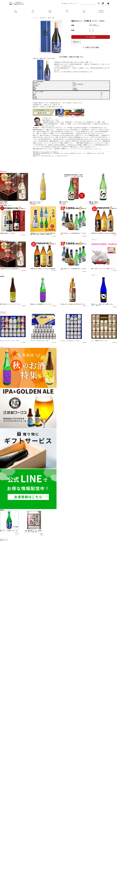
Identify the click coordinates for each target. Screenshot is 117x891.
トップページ (35, 17)
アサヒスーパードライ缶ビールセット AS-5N (39, 340)
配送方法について (4, 540)
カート (108, 4)
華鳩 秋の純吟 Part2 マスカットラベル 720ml (10, 304)
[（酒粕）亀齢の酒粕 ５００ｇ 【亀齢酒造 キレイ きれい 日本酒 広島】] (34, 520)
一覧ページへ (94, 239)
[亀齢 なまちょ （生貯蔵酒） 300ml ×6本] (9, 520)
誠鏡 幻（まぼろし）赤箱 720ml (64, 202)
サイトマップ (75, 3)
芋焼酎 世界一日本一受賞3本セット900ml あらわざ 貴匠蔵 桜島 (103, 233)
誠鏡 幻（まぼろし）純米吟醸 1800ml (94, 202)
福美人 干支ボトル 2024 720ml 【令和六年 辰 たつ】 (103, 268)
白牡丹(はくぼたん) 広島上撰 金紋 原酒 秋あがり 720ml (73, 304)
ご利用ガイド (66, 3)
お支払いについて (4, 539)
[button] (97, 188)
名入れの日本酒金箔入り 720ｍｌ (4, 202)
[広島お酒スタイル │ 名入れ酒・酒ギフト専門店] (16, 4)
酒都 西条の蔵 (43, 17)
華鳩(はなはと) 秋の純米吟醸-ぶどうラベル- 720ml (40, 304)
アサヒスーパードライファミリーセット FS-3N (9, 340)
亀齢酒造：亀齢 (51, 17)
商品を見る (17, 534)
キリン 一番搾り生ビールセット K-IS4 (99, 340)
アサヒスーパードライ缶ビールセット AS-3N (70, 340)
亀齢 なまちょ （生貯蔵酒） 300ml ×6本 (8, 530)
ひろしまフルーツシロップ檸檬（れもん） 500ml (36, 202)
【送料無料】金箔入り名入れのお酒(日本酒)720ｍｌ (10, 268)
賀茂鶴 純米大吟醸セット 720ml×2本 (7, 233)
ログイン (103, 4)
